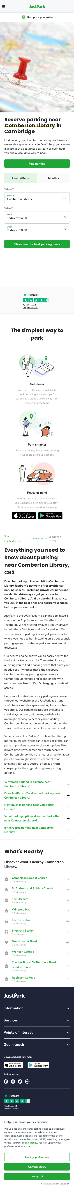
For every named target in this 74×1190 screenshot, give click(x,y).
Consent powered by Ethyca (53, 1183)
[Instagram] (13, 1081)
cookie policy (29, 1142)
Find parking (37, 164)
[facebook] (6, 1081)
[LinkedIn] (27, 1081)
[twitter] (20, 1081)
